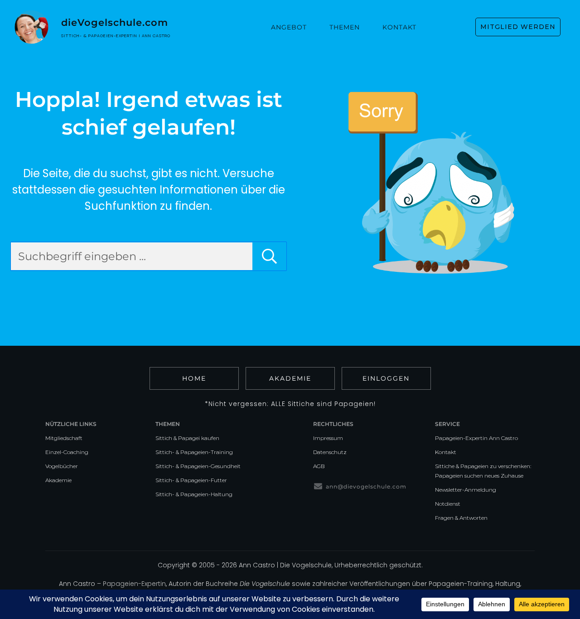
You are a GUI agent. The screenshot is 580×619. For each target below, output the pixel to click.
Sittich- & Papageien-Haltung (193, 494)
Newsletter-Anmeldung (465, 489)
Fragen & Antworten (461, 517)
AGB (319, 466)
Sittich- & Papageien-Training (194, 452)
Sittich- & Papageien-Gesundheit (198, 466)
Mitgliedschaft (63, 438)
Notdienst (447, 503)
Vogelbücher (61, 466)
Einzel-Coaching (66, 452)
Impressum (328, 438)
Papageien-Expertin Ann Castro (476, 438)
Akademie (58, 480)
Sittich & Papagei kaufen (187, 438)
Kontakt (445, 452)
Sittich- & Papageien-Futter (191, 480)
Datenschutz (330, 452)
